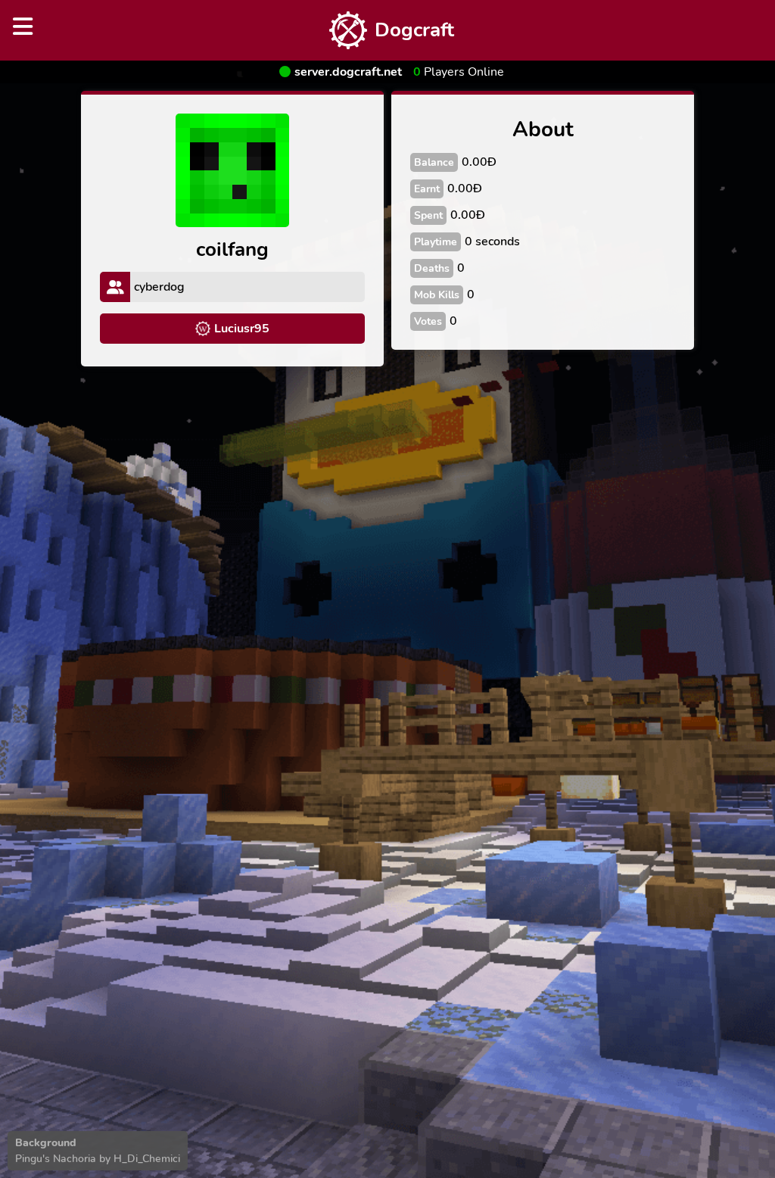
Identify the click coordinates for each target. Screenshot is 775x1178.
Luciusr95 (241, 328)
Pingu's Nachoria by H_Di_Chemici (97, 1159)
